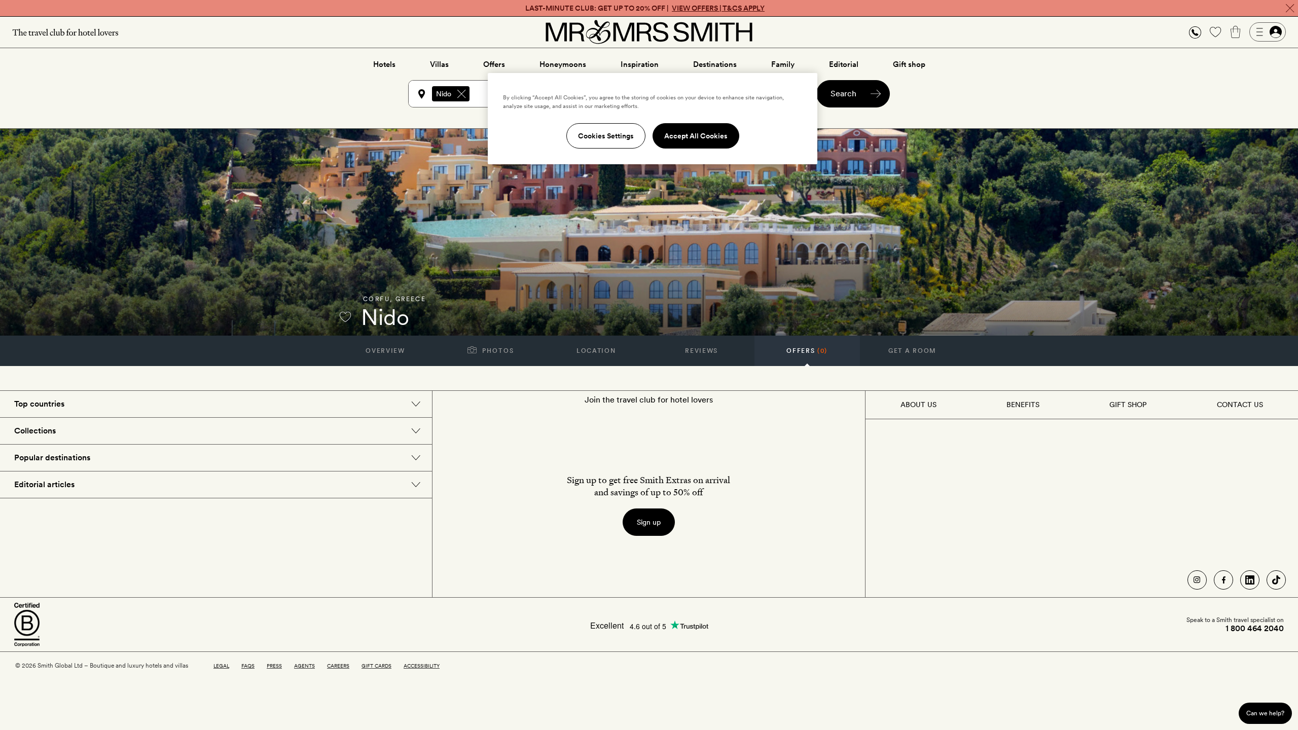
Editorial (843, 64)
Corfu (376, 299)
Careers (338, 666)
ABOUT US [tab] (918, 404)
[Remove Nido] (461, 94)
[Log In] (1267, 32)
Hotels (384, 64)
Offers (494, 64)
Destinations (715, 64)
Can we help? (1265, 713)
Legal (221, 666)
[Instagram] (1197, 580)
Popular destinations (52, 457)
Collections (35, 430)
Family (783, 64)
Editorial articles (44, 484)
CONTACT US (1240, 404)
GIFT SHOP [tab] (1127, 404)
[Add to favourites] (345, 317)
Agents (304, 666)
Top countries (39, 404)
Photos (497, 350)
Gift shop (909, 64)
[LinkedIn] (1249, 580)
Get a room (912, 350)
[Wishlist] (1215, 32)
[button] (1195, 32)
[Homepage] (649, 32)
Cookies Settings (606, 136)
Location (596, 350)
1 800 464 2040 (1254, 629)
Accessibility (422, 666)
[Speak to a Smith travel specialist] (1195, 32)
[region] (652, 118)
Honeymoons (562, 64)
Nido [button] (443, 94)
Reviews (701, 350)
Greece (410, 299)
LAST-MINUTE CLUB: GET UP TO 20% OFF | (645, 8)
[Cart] (1235, 32)
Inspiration (640, 64)
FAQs (248, 666)
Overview (385, 350)
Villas (439, 64)
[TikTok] (1276, 580)
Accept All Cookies (696, 136)
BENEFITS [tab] (1022, 404)
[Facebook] (1223, 580)
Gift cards (376, 666)
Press (274, 666)
